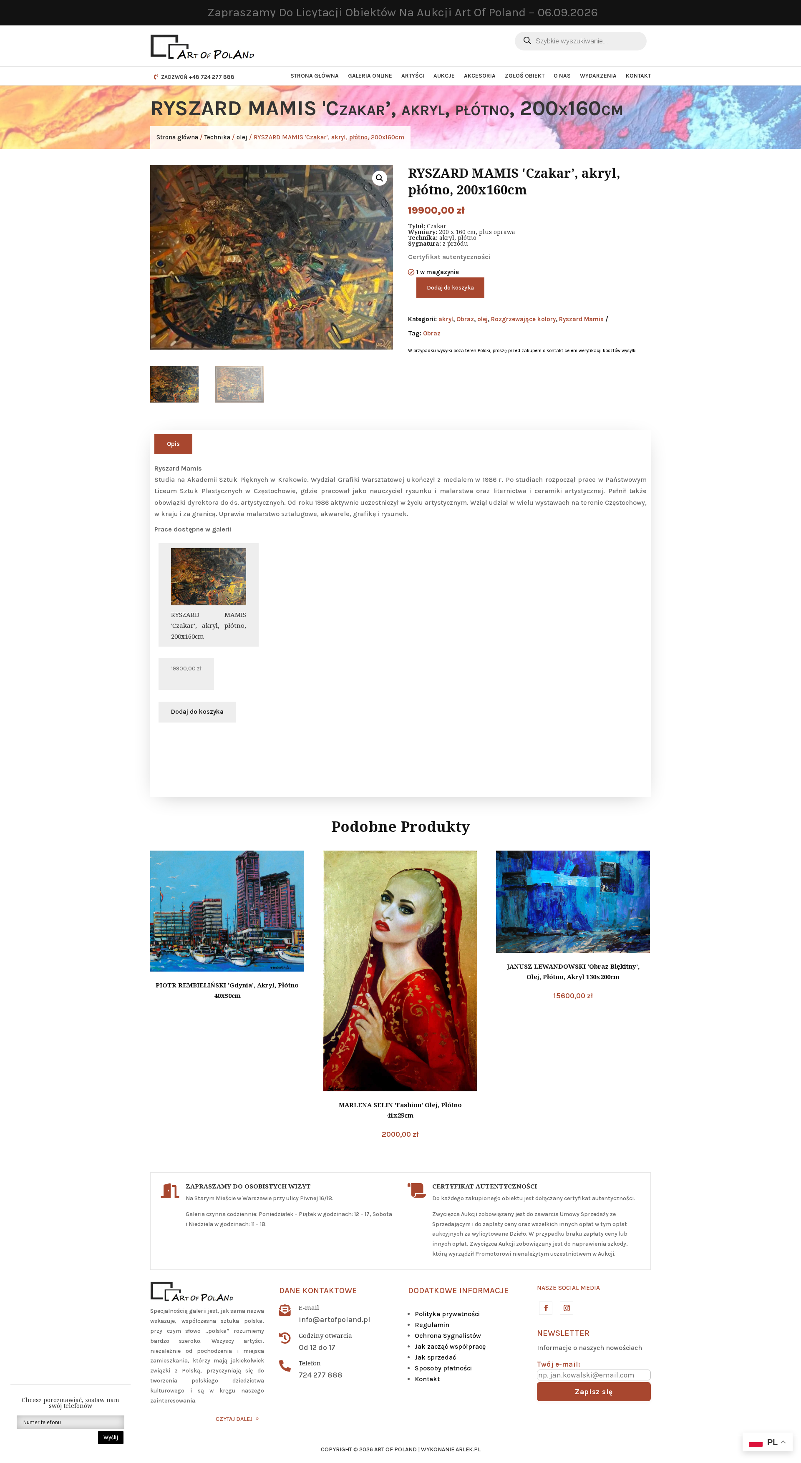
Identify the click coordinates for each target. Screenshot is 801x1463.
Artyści (412, 75)
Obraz (465, 319)
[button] (379, 178)
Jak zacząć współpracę (450, 1346)
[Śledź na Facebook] (545, 1307)
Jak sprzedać (435, 1357)
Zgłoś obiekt (524, 75)
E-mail (309, 1307)
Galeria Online (370, 75)
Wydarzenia (598, 75)
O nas (562, 75)
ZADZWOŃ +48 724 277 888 (197, 77)
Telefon (310, 1363)
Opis (173, 444)
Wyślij (110, 1437)
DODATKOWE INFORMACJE (458, 1290)
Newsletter (563, 1333)
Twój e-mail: (558, 1364)
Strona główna (314, 75)
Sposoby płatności (443, 1368)
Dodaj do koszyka (450, 287)
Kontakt (638, 75)
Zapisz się (594, 1391)
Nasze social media (568, 1288)
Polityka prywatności (447, 1314)
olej (242, 137)
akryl (445, 319)
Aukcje (444, 75)
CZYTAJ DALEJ (234, 1419)
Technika (217, 137)
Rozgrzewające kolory (523, 319)
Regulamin (432, 1325)
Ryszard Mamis (581, 319)
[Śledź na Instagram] (566, 1307)
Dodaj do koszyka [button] (197, 711)
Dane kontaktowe (318, 1290)
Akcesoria (480, 75)
